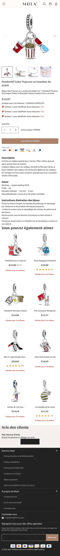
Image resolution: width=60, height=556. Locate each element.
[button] (7, 72)
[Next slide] (55, 36)
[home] (30, 3)
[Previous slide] (5, 36)
